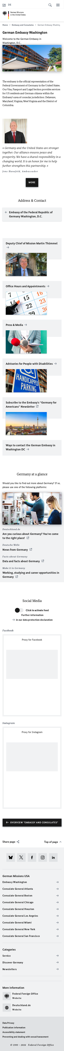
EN (4, 4)
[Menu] (58, 5)
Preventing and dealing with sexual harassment (25, 1036)
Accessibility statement (13, 1032)
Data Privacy (8, 1023)
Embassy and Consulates (23, 25)
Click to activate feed (37, 610)
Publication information (13, 1027)
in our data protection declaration (34, 619)
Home (5, 25)
